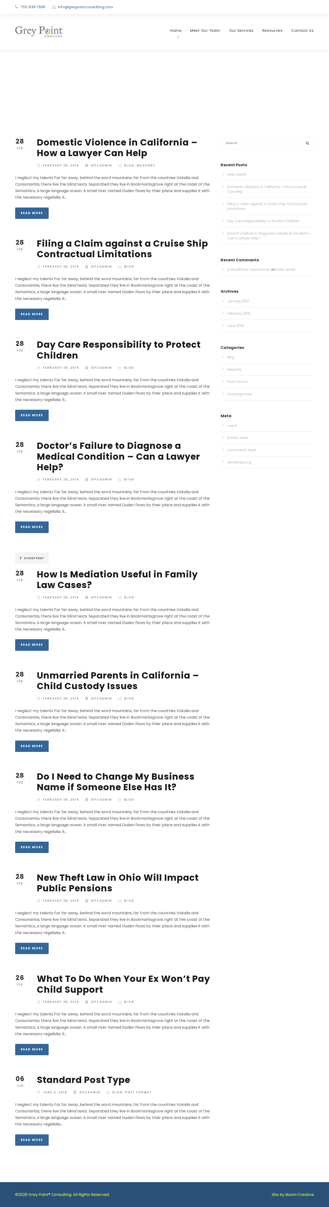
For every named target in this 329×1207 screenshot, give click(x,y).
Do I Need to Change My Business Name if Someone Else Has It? (116, 781)
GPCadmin (101, 165)
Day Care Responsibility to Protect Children (119, 349)
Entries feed (237, 437)
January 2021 (238, 301)
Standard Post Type (83, 1080)
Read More (32, 213)
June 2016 (235, 325)
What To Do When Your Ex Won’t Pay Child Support (123, 984)
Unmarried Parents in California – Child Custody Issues (118, 680)
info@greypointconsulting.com (85, 6)
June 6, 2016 (55, 1092)
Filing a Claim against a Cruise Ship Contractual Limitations (122, 248)
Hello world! (236, 174)
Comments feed (241, 450)
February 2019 (238, 313)
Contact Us (302, 30)
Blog (129, 165)
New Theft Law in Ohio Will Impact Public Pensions (118, 883)
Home (175, 30)
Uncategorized (239, 394)
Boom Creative (299, 1194)
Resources (272, 30)
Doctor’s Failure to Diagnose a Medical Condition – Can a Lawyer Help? (118, 456)
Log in (232, 425)
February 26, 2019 (61, 1002)
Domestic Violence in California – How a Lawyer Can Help (117, 147)
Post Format (138, 1092)
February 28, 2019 (61, 165)
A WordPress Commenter (248, 269)
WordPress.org (239, 462)
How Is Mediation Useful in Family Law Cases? (117, 579)
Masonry (146, 165)
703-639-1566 (32, 6)
